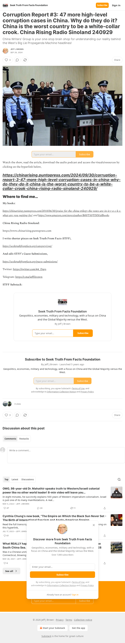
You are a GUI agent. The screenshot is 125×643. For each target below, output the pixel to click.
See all (9, 571)
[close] (93, 525)
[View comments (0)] (17, 60)
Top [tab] (6, 479)
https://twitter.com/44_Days (29, 269)
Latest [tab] (15, 479)
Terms (68, 619)
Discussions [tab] (27, 479)
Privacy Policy (87, 585)
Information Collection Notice (61, 585)
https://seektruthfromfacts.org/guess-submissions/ (30, 262)
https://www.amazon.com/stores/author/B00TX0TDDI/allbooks (73, 215)
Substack (46, 636)
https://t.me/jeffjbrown (28, 277)
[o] (116, 492)
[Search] (119, 479)
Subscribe (102, 5)
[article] (62, 498)
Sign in (116, 5)
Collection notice (83, 619)
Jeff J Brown (16, 49)
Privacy (59, 619)
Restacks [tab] (24, 438)
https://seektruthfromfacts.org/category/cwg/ (27, 246)
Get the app (78, 627)
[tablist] (17, 438)
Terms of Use (78, 582)
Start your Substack (54, 627)
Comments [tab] (10, 438)
